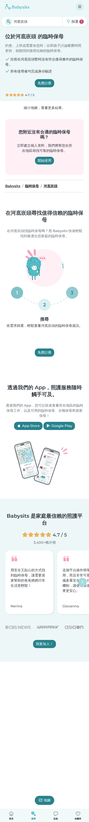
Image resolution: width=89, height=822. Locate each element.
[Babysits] (17, 7)
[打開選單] (80, 7)
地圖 (47, 800)
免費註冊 (44, 83)
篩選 (76, 22)
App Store (30, 426)
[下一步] (82, 582)
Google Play (61, 426)
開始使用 (44, 160)
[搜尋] (8, 21)
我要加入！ (44, 644)
